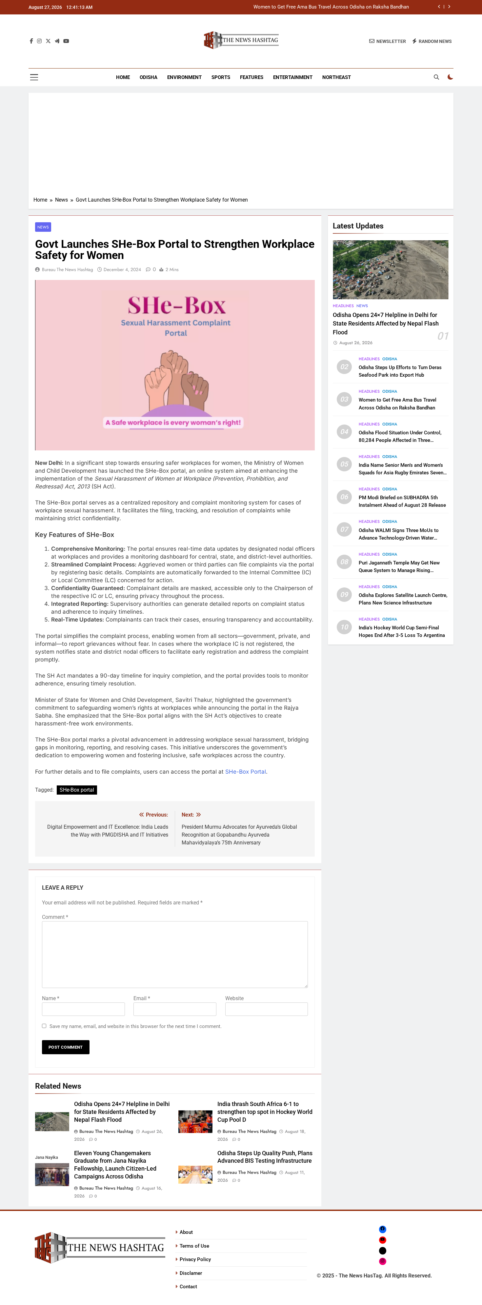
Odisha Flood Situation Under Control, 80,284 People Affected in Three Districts (400, 440)
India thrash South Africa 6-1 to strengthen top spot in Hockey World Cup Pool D (264, 1112)
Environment (184, 77)
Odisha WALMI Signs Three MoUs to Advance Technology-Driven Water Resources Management (399, 537)
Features (251, 77)
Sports (220, 77)
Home (123, 77)
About (186, 1232)
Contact (188, 1287)
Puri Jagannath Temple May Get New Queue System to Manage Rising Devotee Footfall (399, 570)
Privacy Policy (195, 1259)
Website (234, 998)
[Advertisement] (241, 147)
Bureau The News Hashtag (67, 269)
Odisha (148, 77)
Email (141, 998)
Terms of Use (194, 1246)
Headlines (343, 306)
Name (50, 998)
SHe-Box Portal (245, 771)
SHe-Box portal (77, 790)
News (43, 227)
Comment (55, 917)
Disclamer (191, 1273)
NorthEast (336, 77)
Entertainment (292, 77)
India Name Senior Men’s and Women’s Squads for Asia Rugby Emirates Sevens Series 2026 (402, 472)
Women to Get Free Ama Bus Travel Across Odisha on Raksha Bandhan (331, 7)
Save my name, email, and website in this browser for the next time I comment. (136, 1026)
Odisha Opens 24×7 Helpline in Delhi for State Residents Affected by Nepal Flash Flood (122, 1112)
